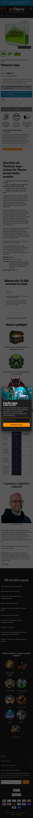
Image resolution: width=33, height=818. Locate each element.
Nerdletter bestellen (16, 425)
